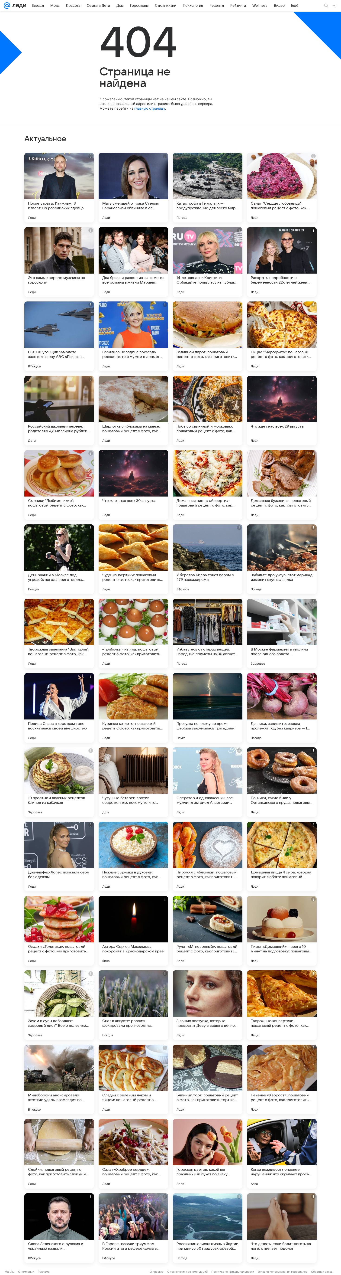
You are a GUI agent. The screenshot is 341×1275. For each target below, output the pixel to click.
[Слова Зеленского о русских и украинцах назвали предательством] (59, 1228)
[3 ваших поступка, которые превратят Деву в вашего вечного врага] (207, 1005)
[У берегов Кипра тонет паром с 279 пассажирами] (207, 559)
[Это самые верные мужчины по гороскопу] (59, 262)
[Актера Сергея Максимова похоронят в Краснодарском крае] (133, 931)
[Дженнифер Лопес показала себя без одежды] (59, 856)
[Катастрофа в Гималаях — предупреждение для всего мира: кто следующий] (207, 187)
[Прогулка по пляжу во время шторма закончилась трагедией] (207, 708)
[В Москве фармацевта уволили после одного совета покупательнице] (282, 633)
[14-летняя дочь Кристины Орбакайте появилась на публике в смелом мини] (207, 262)
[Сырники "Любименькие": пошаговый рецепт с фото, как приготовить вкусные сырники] (59, 485)
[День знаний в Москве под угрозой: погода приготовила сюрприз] (59, 559)
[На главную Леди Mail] (18, 5)
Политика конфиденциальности (232, 1271)
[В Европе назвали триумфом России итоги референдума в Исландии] (133, 1228)
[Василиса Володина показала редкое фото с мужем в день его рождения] (133, 336)
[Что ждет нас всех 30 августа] (133, 485)
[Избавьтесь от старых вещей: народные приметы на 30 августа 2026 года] (207, 633)
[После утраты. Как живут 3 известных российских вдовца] (59, 187)
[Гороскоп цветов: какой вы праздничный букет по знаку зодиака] (207, 1154)
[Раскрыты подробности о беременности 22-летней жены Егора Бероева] (282, 262)
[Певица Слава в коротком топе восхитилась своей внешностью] (59, 708)
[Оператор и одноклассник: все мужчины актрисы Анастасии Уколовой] (207, 782)
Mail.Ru (9, 1271)
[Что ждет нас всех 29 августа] (282, 410)
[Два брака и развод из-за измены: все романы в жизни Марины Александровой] (133, 262)
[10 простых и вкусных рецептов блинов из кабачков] (59, 782)
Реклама (44, 1271)
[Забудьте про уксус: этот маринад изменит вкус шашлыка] (282, 559)
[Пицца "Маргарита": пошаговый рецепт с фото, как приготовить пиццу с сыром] (282, 336)
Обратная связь (322, 1271)
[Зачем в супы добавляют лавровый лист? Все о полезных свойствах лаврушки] (59, 1005)
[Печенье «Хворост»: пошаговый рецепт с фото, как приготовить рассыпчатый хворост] (282, 1079)
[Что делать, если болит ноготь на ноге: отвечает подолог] (282, 1228)
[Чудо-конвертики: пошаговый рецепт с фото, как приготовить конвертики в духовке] (133, 559)
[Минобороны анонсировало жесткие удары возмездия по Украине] (59, 1079)
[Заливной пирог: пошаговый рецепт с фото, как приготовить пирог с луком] (207, 336)
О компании (26, 1271)
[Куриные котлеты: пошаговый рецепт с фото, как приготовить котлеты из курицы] (133, 708)
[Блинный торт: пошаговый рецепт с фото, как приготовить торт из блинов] (207, 1079)
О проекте (157, 1271)
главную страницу (149, 108)
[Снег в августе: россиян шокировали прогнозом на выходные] (133, 1005)
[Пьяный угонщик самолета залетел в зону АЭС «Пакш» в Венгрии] (59, 336)
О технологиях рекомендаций (187, 1271)
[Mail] (7, 5)
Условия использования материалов (282, 1271)
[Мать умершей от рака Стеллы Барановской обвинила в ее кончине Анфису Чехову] (133, 187)
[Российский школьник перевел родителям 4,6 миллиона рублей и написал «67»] (59, 410)
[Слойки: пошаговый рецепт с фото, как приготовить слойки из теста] (59, 1154)
